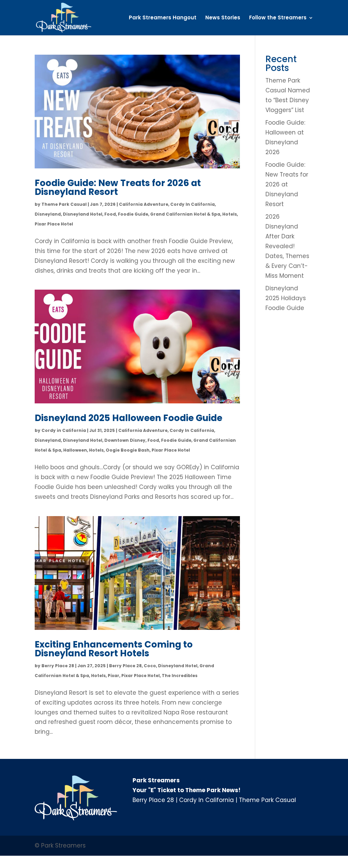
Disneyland (48, 214)
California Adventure (143, 204)
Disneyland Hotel (82, 214)
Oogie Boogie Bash (128, 450)
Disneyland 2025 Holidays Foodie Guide (285, 298)
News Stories (222, 18)
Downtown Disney (124, 440)
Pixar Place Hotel (54, 224)
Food (110, 214)
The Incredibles (179, 675)
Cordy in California (63, 430)
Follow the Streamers (278, 18)
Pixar (113, 675)
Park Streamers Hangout (162, 18)
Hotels (229, 214)
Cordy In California (192, 204)
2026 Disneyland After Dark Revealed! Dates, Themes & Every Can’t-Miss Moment (287, 246)
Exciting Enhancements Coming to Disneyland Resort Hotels (114, 648)
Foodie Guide (133, 214)
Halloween (75, 450)
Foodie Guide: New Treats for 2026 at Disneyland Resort (118, 187)
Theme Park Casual (64, 204)
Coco (150, 666)
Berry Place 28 (57, 666)
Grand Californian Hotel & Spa (185, 214)
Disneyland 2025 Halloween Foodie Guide (128, 418)
